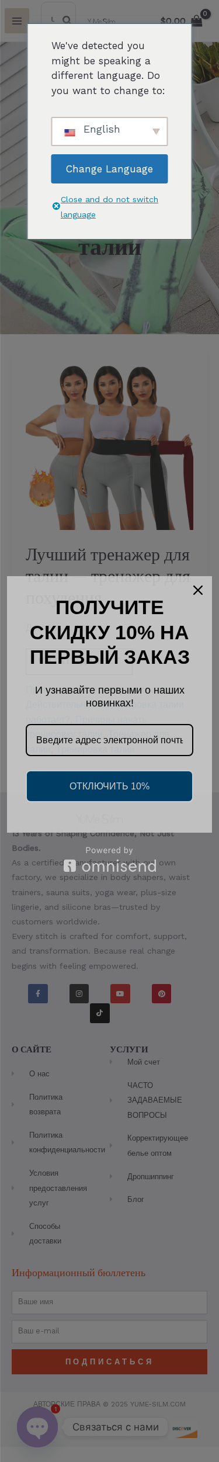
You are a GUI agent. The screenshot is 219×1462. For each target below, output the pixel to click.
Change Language (109, 169)
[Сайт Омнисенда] (109, 859)
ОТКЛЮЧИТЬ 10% (109, 786)
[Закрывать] (198, 590)
